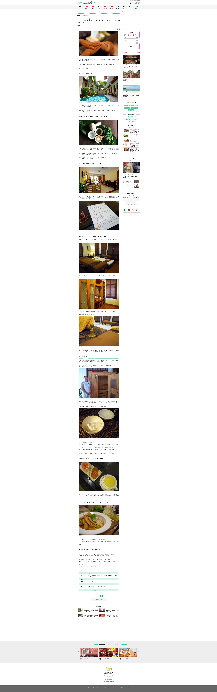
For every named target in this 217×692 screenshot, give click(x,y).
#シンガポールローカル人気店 (134, 197)
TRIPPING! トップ (80, 11)
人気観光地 (135, 119)
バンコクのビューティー (100, 11)
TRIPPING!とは (92, 687)
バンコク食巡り (134, 107)
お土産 (127, 116)
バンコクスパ (83, 26)
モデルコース (133, 116)
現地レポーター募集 (100, 687)
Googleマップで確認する (92, 590)
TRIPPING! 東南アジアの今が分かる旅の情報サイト (84, 2)
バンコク (94, 11)
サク (83, 25)
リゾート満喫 (127, 107)
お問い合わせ (121, 687)
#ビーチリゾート (130, 199)
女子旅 (126, 105)
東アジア (131, 0)
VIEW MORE (130, 99)
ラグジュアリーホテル (133, 105)
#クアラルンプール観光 (128, 204)
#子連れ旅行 (135, 204)
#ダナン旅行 (125, 199)
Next (138, 651)
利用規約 (106, 687)
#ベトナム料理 (136, 199)
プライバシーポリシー (113, 687)
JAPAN (113, 681)
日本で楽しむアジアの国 (131, 121)
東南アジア (94, 2)
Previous (78, 651)
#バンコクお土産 (126, 197)
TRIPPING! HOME (136, 0)
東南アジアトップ (86, 11)
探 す (131, 46)
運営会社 (126, 687)
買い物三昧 (131, 110)
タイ (91, 11)
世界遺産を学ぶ (128, 119)
